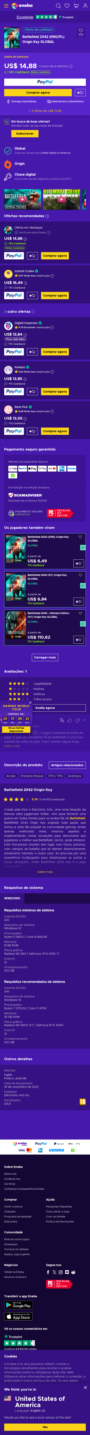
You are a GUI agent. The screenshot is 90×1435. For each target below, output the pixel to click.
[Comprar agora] (45, 82)
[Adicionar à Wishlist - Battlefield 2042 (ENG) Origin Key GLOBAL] (80, 538)
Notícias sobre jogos (16, 1239)
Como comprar (13, 1206)
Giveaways (10, 1244)
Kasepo (20, 367)
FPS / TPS (56, 776)
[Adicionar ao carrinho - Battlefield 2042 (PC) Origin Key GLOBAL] (78, 602)
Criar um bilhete (55, 1216)
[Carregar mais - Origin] (8, 164)
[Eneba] (22, 6)
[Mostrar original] (62, 720)
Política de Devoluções (60, 1221)
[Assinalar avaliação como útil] (69, 720)
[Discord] (67, 1272)
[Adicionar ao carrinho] (80, 92)
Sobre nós (10, 1174)
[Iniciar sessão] (85, 5)
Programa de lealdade (17, 1216)
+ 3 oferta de (45, 111)
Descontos (10, 1221)
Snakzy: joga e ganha (17, 1254)
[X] (54, 1272)
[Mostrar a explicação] (52, 276)
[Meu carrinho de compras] (76, 5)
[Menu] (6, 5)
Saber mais (45, 872)
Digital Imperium (26, 323)
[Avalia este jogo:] (18, 799)
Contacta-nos (12, 1179)
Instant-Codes (24, 271)
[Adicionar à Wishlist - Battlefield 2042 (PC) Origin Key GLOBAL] (80, 576)
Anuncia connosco (15, 1277)
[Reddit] (73, 1272)
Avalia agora (45, 707)
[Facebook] (48, 1272)
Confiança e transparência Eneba (24, 1189)
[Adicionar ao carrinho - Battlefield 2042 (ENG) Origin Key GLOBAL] (78, 563)
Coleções (9, 1211)
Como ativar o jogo (57, 1211)
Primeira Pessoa (32, 776)
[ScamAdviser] (25, 495)
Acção (10, 776)
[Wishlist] (67, 5)
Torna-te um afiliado (16, 1249)
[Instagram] (61, 1272)
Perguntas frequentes (59, 1206)
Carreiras (9, 1184)
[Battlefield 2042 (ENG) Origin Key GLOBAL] (45, 551)
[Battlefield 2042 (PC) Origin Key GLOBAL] (45, 589)
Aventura (74, 776)
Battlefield (77, 818)
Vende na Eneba (14, 1272)
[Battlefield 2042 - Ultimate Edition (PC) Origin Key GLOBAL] (45, 627)
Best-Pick (21, 407)
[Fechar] (85, 1387)
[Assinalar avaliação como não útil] (77, 720)
